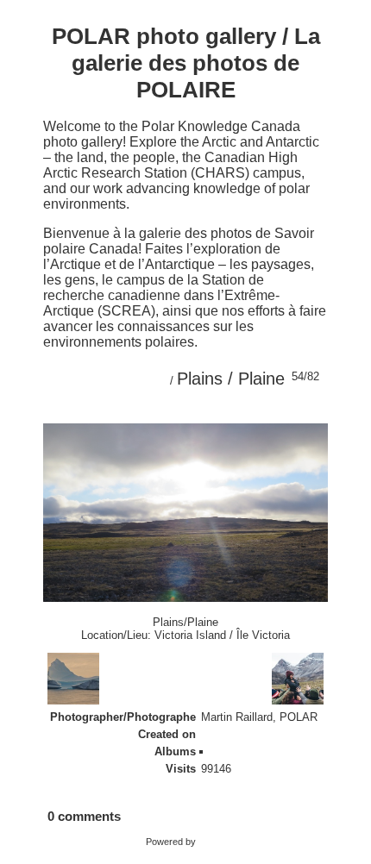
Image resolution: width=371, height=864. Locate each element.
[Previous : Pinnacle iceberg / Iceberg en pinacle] (273, 410)
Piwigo (211, 841)
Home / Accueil (109, 378)
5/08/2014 (225, 734)
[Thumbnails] (237, 410)
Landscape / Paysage (266, 751)
